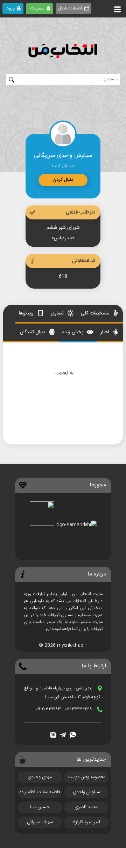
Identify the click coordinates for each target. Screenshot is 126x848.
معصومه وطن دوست (86, 777)
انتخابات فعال (70, 8)
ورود (11, 8)
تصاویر (58, 313)
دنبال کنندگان (33, 332)
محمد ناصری (86, 807)
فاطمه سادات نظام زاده (40, 792)
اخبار (105, 332)
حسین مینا (40, 807)
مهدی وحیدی (40, 777)
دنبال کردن (63, 180)
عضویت (37, 8)
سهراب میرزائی (40, 822)
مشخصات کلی (96, 313)
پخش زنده (73, 332)
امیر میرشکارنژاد (86, 822)
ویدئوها (27, 313)
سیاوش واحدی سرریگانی (86, 793)
